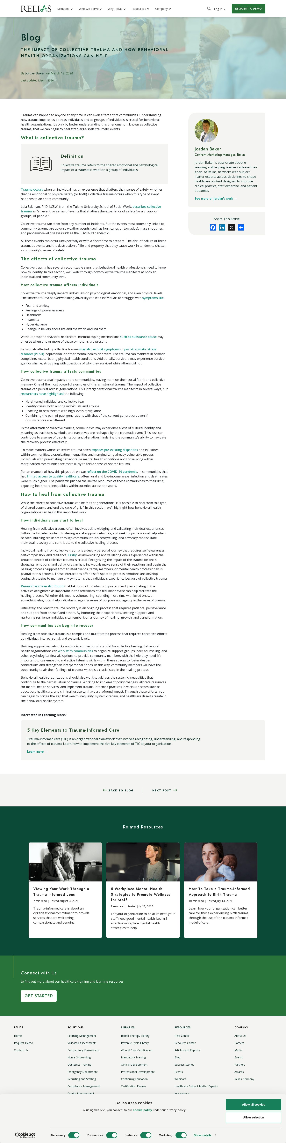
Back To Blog (121, 790)
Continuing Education (134, 1079)
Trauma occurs (32, 189)
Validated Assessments (82, 1043)
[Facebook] (213, 227)
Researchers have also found (42, 586)
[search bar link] (209, 8)
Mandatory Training (133, 1057)
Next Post (161, 790)
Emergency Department (83, 1072)
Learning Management (82, 1036)
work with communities (75, 651)
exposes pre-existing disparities (114, 450)
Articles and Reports (187, 1050)
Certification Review (133, 1086)
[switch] (111, 1135)
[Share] (241, 227)
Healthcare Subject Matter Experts (196, 1086)
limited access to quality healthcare (53, 476)
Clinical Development (134, 1064)
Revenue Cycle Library (135, 1043)
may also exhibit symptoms (99, 349)
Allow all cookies (253, 1104)
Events (179, 1072)
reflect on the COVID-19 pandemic (112, 471)
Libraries (127, 1027)
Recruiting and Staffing (82, 1079)
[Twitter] (231, 227)
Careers (239, 1043)
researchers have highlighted (42, 394)
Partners (239, 1064)
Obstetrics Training (79, 1064)
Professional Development (138, 1072)
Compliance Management (84, 1086)
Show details (202, 1135)
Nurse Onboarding (79, 1057)
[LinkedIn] (222, 227)
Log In (219, 9)
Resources (182, 1027)
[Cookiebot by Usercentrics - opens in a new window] (25, 1135)
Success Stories (184, 1064)
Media (238, 1050)
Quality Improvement (81, 1093)
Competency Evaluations (83, 1050)
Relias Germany (244, 1079)
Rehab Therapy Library (135, 1036)
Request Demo (23, 1043)
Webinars (180, 1079)
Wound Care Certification (137, 1050)
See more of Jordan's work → (216, 198)
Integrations (182, 1093)
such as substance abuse (138, 337)
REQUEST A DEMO (248, 9)
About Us (240, 1036)
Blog (177, 1057)
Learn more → (37, 751)
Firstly (72, 555)
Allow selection (253, 1117)
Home (18, 1036)
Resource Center (185, 1043)
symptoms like (153, 298)
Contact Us (21, 1050)
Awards (239, 1072)
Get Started (39, 996)
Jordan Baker (35, 73)
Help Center (182, 1036)
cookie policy (142, 1110)
